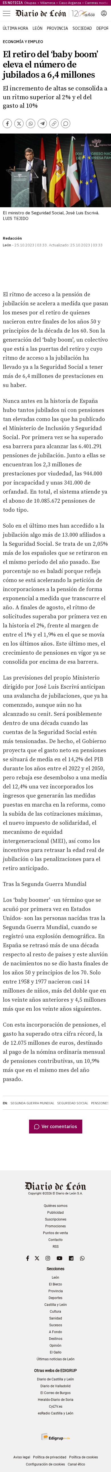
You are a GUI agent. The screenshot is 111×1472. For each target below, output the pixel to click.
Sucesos (55, 1325)
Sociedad (82, 28)
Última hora (15, 28)
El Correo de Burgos (55, 1393)
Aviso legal (21, 1457)
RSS (56, 1247)
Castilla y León (55, 1305)
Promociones (55, 1226)
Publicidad (55, 1213)
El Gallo (55, 1352)
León (37, 28)
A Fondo (55, 1332)
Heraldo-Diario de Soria (55, 1400)
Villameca (47, 3)
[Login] (104, 13)
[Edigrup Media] (55, 1437)
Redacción (12, 238)
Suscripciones (55, 1219)
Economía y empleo (23, 41)
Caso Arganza (70, 3)
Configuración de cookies (45, 1464)
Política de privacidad (49, 1457)
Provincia (57, 28)
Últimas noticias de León (56, 1359)
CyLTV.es (55, 1406)
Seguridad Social (72, 1103)
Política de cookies (83, 1457)
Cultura (55, 1312)
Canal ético (76, 1464)
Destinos (55, 1339)
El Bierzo (55, 1284)
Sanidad (55, 1318)
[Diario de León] (55, 13)
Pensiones (100, 1103)
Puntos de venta (55, 1233)
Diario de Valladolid (55, 1386)
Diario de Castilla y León (55, 1379)
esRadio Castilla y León (55, 1413)
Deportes (55, 1298)
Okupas (30, 3)
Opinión (55, 1346)
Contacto (55, 1240)
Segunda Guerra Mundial (32, 1103)
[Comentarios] (65, 123)
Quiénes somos (55, 1206)
